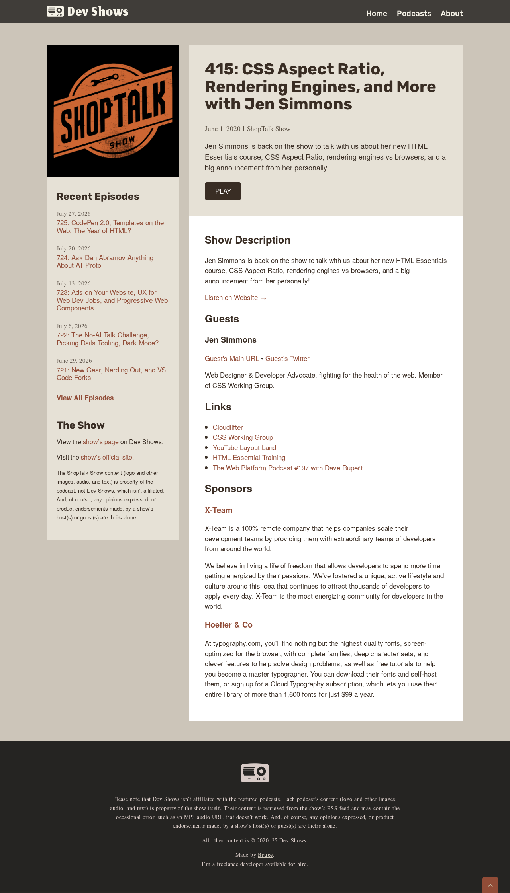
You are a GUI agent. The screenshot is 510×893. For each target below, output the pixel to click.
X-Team (219, 509)
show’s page (101, 441)
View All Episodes (85, 397)
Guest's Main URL (232, 358)
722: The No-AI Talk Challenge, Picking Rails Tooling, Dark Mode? (108, 338)
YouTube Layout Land (244, 447)
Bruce (265, 854)
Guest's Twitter (287, 358)
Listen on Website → (236, 297)
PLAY (223, 191)
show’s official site (106, 457)
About (452, 13)
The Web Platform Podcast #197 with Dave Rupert (288, 467)
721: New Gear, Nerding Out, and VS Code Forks (111, 373)
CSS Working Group (243, 437)
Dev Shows (98, 12)
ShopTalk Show (268, 128)
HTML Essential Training (249, 457)
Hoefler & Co (229, 624)
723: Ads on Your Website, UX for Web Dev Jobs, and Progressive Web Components (112, 300)
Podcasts (414, 13)
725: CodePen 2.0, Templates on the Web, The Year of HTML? (110, 226)
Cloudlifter (228, 427)
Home (376, 13)
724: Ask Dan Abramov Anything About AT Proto (105, 261)
